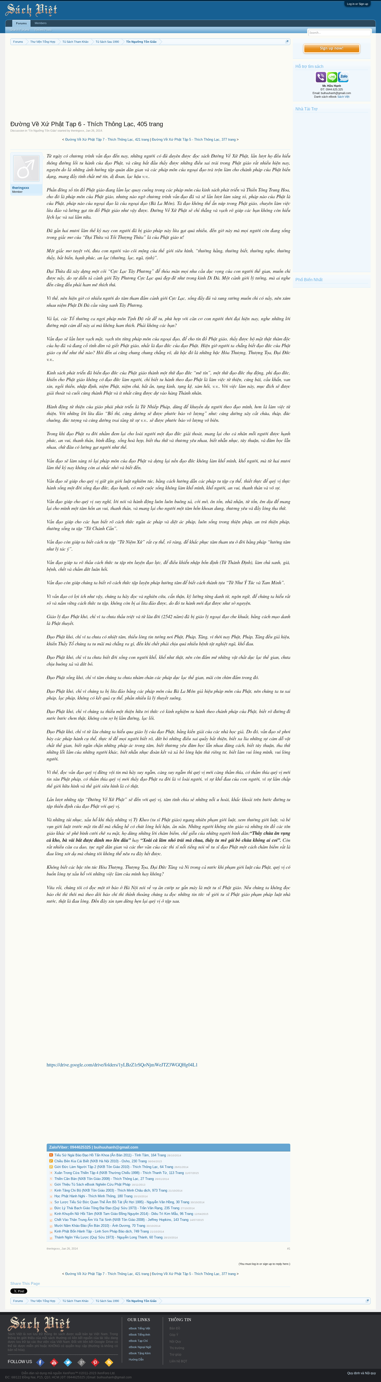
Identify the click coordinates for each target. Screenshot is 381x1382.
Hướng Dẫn (136, 1359)
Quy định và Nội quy (361, 1373)
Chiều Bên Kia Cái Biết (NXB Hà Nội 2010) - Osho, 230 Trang (100, 1161)
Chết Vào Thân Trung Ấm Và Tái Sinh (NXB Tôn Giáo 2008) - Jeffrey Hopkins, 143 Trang (121, 1220)
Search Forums (20, 29)
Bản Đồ (175, 1328)
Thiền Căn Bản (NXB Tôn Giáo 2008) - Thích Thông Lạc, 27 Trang (104, 1179)
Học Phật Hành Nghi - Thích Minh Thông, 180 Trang (93, 1196)
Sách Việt (343, 96)
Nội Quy (175, 1341)
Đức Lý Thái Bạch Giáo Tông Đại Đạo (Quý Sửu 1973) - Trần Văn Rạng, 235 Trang (116, 1208)
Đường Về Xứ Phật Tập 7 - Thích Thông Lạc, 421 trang (107, 139)
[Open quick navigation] (287, 41)
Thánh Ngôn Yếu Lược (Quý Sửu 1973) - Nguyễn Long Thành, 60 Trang (108, 1237)
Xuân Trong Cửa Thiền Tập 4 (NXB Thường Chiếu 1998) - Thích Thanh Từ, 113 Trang (119, 1173)
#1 (288, 1248)
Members (41, 23)
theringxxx (77, 130)
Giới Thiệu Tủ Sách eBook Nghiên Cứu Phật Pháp (92, 1184)
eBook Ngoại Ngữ (140, 1347)
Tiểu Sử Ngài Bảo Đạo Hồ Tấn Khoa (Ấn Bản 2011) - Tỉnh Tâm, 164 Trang (110, 1155)
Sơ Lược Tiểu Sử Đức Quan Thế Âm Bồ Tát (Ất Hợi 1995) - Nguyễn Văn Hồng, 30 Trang (121, 1202)
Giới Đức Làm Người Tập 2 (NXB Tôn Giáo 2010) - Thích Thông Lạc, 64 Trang (113, 1167)
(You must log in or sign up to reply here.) (264, 1263)
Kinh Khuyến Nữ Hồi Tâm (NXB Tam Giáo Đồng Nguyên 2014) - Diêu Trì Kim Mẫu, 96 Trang (123, 1214)
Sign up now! (331, 48)
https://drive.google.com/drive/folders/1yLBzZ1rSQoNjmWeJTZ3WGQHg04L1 (122, 1064)
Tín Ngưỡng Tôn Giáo (42, 130)
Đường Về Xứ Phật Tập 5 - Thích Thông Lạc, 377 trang (194, 139)
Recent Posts (43, 29)
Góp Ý (174, 1335)
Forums (21, 23)
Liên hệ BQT (178, 1361)
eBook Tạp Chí (138, 1340)
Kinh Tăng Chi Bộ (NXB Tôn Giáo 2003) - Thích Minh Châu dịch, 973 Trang (110, 1190)
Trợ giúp (175, 1354)
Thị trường (177, 1348)
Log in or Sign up (357, 3)
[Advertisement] (150, 84)
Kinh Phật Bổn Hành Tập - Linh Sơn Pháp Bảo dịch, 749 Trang (101, 1231)
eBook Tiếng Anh (139, 1334)
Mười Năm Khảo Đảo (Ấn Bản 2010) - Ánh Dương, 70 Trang (99, 1226)
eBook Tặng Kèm (140, 1353)
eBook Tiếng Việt (139, 1328)
